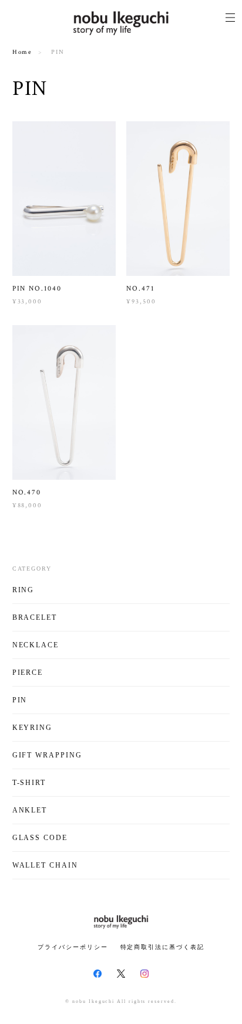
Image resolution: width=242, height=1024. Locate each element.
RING (23, 590)
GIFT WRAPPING (47, 755)
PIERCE (27, 672)
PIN (20, 700)
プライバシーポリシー (72, 947)
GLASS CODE (40, 838)
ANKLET (30, 810)
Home (22, 52)
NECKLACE (35, 645)
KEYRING (32, 727)
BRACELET (34, 617)
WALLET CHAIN (45, 865)
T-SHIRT (29, 783)
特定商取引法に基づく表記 (162, 947)
